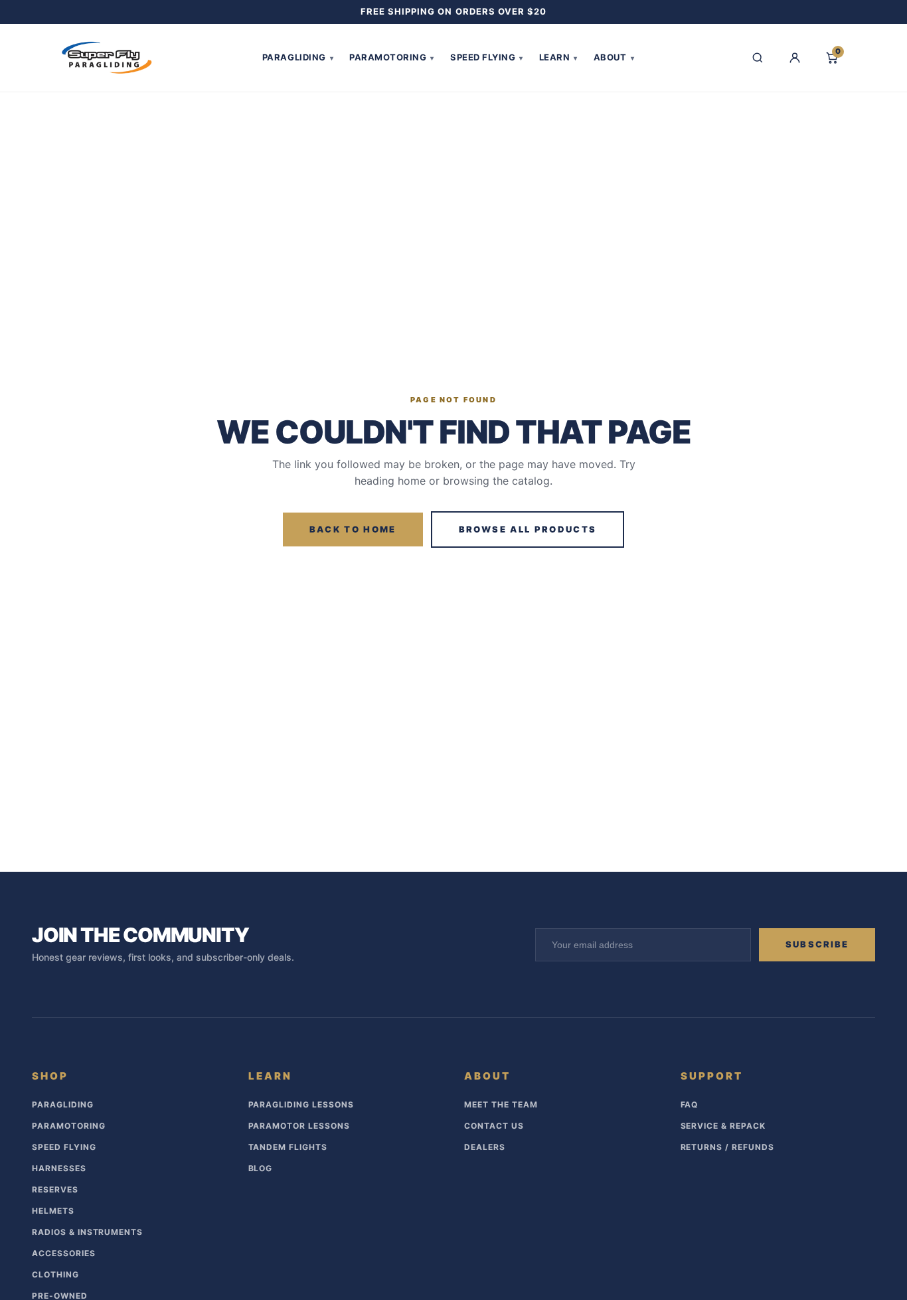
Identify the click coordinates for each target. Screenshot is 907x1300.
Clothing (55, 1274)
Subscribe (817, 944)
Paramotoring (391, 57)
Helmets (53, 1211)
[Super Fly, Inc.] (106, 58)
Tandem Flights (287, 1147)
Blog (260, 1168)
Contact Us (494, 1126)
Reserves (55, 1189)
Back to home (352, 529)
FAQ (690, 1104)
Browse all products (527, 529)
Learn (558, 57)
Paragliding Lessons (301, 1104)
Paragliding (297, 57)
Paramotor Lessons (299, 1126)
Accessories (64, 1253)
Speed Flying (486, 57)
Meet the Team (500, 1104)
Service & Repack (723, 1126)
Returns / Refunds (727, 1147)
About (614, 57)
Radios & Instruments (87, 1232)
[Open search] (757, 57)
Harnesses (59, 1168)
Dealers (484, 1147)
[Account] (794, 57)
